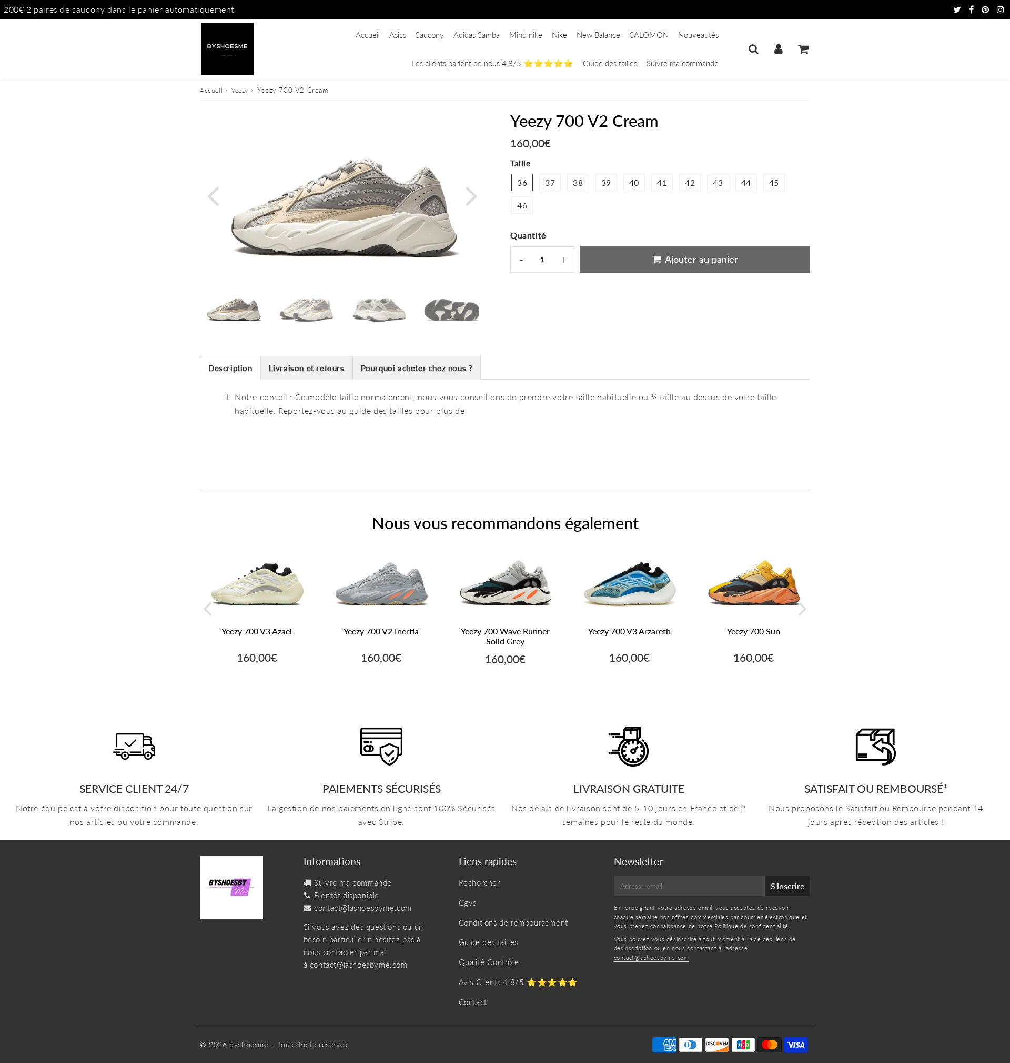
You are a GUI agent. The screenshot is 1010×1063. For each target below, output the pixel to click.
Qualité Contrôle (489, 962)
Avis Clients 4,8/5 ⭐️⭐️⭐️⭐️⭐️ (518, 982)
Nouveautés (698, 34)
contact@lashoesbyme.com (363, 907)
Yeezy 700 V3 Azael (256, 631)
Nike (559, 34)
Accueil (368, 34)
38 (578, 182)
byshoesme (248, 1044)
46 (522, 205)
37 (550, 182)
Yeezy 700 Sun (753, 631)
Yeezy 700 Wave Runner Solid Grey (505, 636)
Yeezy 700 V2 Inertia (381, 631)
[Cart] (803, 49)
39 (606, 182)
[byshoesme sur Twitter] (958, 9)
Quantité (528, 235)
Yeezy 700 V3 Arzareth (629, 631)
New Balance (598, 34)
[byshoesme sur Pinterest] (987, 9)
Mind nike (525, 34)
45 (774, 182)
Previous (212, 194)
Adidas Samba (476, 34)
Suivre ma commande (683, 63)
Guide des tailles (610, 63)
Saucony (430, 34)
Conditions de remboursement (513, 922)
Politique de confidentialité (751, 925)
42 (690, 182)
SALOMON (649, 34)
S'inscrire (787, 886)
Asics (397, 34)
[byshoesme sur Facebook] (972, 9)
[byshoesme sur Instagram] (1001, 9)
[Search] (753, 49)
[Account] (778, 49)
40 (634, 182)
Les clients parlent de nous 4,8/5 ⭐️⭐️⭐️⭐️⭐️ (492, 63)
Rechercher (479, 882)
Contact (473, 1002)
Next (471, 194)
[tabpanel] (233, 307)
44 (746, 182)
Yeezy (239, 90)
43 (718, 182)
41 (662, 182)
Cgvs (468, 902)
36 (522, 182)
